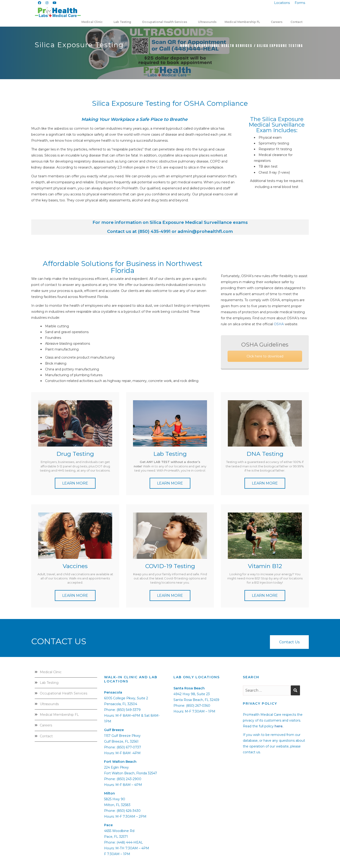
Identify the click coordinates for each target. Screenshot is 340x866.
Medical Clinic (51, 672)
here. (279, 726)
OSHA (279, 324)
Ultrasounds (49, 704)
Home (185, 45)
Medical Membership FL (59, 715)
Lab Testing (49, 683)
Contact (46, 736)
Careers (46, 725)
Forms (300, 3)
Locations (282, 3)
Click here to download (265, 356)
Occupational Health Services (223, 45)
